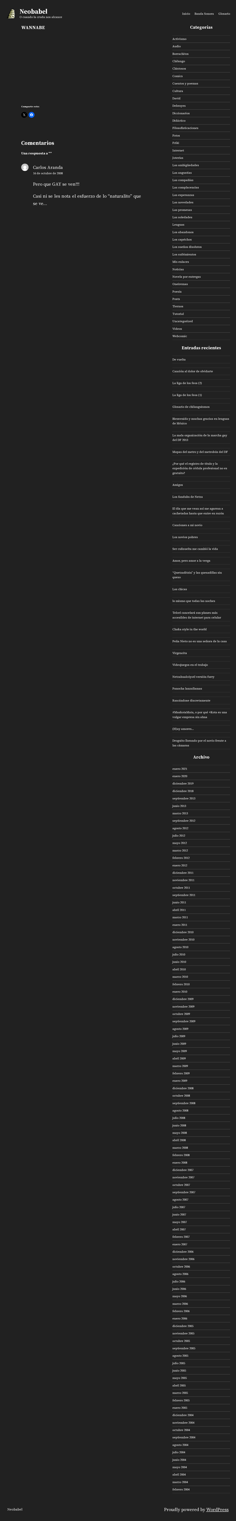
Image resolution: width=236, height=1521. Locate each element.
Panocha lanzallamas (187, 688)
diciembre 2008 (182, 1088)
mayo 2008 (179, 1133)
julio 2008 (178, 1118)
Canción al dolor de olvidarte (192, 371)
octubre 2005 (181, 1341)
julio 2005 (178, 1363)
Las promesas (182, 210)
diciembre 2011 (182, 873)
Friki (175, 143)
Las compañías (182, 180)
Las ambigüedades (185, 165)
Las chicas (179, 589)
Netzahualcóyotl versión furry (193, 677)
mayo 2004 (179, 1467)
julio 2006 (178, 1281)
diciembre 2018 (182, 791)
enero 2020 (179, 776)
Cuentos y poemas (185, 83)
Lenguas (178, 224)
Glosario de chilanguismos (191, 407)
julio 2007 (178, 1207)
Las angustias (182, 173)
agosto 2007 (180, 1199)
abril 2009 (179, 1058)
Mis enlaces (180, 262)
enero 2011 (179, 925)
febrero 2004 (181, 1489)
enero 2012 (179, 865)
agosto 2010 (180, 947)
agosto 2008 (180, 1110)
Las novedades (182, 202)
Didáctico (178, 121)
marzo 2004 (180, 1482)
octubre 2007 (181, 1185)
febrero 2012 (181, 858)
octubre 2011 (181, 888)
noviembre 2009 (183, 1006)
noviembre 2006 (183, 1259)
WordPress (217, 1509)
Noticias (178, 269)
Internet (178, 150)
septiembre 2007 (183, 1192)
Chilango (178, 61)
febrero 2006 (181, 1311)
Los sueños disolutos (187, 247)
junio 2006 (179, 1289)
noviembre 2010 (183, 939)
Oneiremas (180, 284)
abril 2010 (179, 969)
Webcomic (179, 336)
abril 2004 (179, 1474)
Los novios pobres (185, 537)
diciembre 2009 (182, 999)
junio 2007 (179, 1214)
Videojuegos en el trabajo (190, 665)
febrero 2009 (181, 1073)
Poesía (177, 291)
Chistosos (179, 68)
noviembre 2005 (183, 1333)
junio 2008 (179, 1125)
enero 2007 (179, 1244)
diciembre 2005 (182, 1326)
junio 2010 (179, 962)
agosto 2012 (180, 828)
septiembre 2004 (183, 1437)
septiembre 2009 (183, 1021)
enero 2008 (179, 1162)
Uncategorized (182, 321)
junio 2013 (179, 806)
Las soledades (182, 217)
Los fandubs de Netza (187, 497)
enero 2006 (179, 1318)
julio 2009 (178, 1036)
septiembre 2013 (183, 798)
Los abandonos (183, 232)
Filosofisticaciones (185, 128)
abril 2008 (179, 1140)
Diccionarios (181, 113)
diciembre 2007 (182, 1170)
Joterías (177, 158)
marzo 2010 (180, 977)
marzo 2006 (180, 1304)
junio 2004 (179, 1460)
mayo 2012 (179, 843)
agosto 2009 (180, 1029)
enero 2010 (179, 992)
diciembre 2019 (182, 783)
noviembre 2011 (183, 880)
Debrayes (179, 106)
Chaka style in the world (189, 629)
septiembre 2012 (183, 821)
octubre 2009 (181, 1014)
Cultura (177, 91)
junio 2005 (179, 1370)
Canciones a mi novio (187, 525)
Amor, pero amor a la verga (191, 561)
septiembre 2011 (183, 895)
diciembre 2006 (182, 1252)
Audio (176, 46)
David (176, 98)
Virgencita (179, 653)
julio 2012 (178, 835)
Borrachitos (180, 54)
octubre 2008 (181, 1096)
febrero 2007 (181, 1237)
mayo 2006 (179, 1296)
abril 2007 (179, 1229)
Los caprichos (182, 239)
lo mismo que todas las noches (193, 601)
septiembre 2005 (183, 1348)
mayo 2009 (179, 1051)
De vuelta (179, 359)
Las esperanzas (183, 195)
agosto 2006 (180, 1274)
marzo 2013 (180, 813)
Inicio (186, 14)
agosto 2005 (180, 1356)
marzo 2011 (180, 917)
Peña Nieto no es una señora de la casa (199, 641)
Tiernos (177, 306)
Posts (176, 299)
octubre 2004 (181, 1430)
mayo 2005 (179, 1378)
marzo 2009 (180, 1066)
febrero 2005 (181, 1400)
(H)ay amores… (183, 729)
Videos (177, 329)
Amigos (177, 485)
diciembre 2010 (182, 932)
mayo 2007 (179, 1222)
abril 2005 (179, 1385)
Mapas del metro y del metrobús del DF (200, 452)
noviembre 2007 (183, 1177)
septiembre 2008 (183, 1103)
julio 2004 (178, 1452)
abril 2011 (179, 910)
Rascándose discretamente (191, 700)
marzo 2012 (180, 850)
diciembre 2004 (182, 1415)
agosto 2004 (180, 1445)
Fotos (176, 135)
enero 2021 (179, 769)
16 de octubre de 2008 (48, 173)
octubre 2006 (181, 1266)
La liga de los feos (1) (187, 395)
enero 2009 (179, 1081)
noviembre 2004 (183, 1423)
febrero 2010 (181, 984)
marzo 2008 (180, 1148)
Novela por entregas (186, 277)
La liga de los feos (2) (187, 383)
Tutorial (178, 314)
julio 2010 (178, 954)
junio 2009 (179, 1044)
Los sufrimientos (184, 254)
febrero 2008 (181, 1155)
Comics (177, 76)
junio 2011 (179, 902)
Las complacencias (185, 187)
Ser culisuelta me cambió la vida (195, 549)
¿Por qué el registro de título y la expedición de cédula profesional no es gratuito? (199, 468)
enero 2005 (179, 1408)
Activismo (179, 39)
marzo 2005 (180, 1393)
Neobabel (33, 11)
